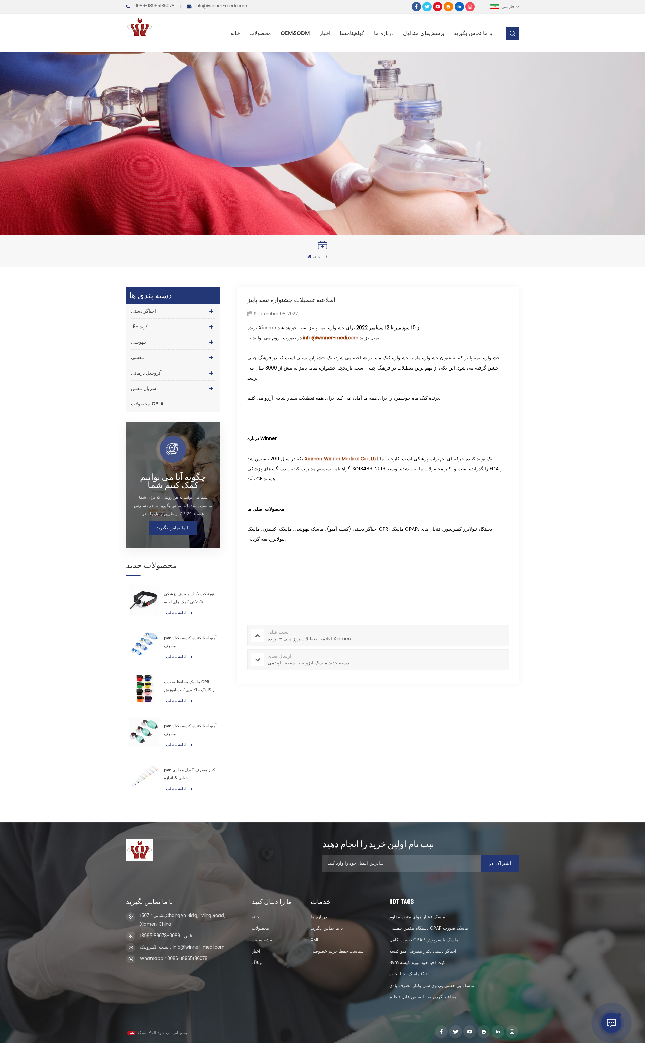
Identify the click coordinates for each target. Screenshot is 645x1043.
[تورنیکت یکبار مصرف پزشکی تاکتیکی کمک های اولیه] (144, 600)
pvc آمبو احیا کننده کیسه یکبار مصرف (190, 642)
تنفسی (137, 357)
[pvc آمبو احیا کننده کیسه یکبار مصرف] (144, 644)
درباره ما (384, 33)
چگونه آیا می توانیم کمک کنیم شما (173, 481)
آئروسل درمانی (146, 373)
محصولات (260, 33)
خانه (235, 33)
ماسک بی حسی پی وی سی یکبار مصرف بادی (431, 985)
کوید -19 (139, 327)
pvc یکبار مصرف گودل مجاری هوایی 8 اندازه (190, 774)
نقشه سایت (263, 940)
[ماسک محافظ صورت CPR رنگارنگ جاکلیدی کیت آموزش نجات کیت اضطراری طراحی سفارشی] (144, 688)
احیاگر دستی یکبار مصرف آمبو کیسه (422, 951)
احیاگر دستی (143, 311)
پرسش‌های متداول (423, 33)
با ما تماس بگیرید (473, 33)
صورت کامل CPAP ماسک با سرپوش (423, 940)
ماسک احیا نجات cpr (409, 974)
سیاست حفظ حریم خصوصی (337, 951)
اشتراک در (500, 863)
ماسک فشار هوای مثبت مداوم (417, 917)
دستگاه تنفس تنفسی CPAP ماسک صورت (428, 928)
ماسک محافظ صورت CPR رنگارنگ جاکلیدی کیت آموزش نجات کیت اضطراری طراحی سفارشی (189, 686)
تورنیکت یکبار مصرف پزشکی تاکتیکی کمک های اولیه (189, 598)
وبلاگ (257, 962)
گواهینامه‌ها (352, 33)
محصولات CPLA (147, 404)
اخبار (324, 33)
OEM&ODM (295, 33)
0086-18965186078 (154, 6)
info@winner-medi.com (221, 6)
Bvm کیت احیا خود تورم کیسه (417, 962)
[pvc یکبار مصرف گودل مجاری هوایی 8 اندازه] (144, 776)
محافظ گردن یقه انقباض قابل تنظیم (422, 997)
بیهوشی (138, 342)
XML (315, 940)
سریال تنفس (143, 388)
